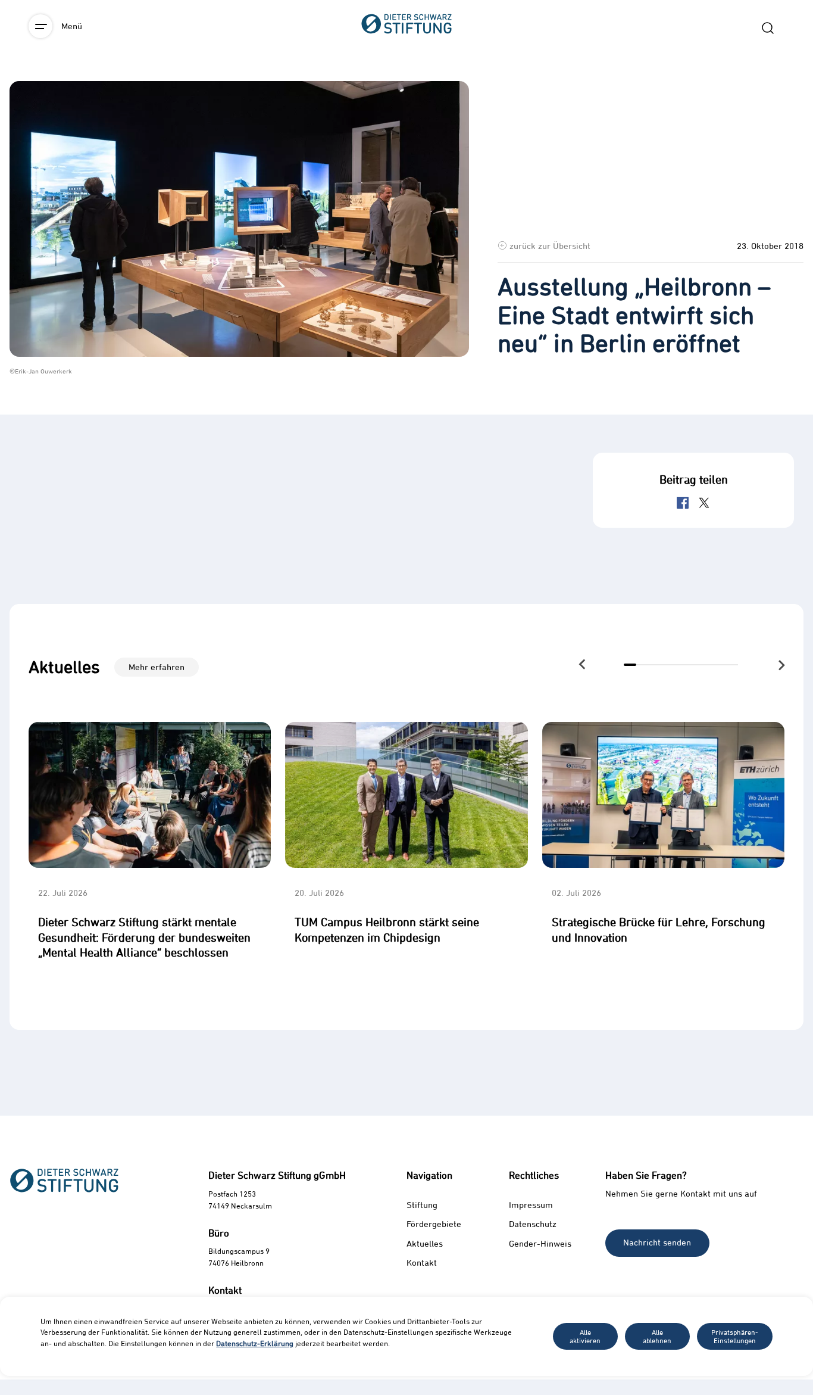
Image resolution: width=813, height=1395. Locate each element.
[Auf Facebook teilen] (683, 503)
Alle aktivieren (585, 1336)
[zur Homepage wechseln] (406, 90)
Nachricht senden (657, 1242)
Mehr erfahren (157, 667)
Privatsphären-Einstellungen (734, 1336)
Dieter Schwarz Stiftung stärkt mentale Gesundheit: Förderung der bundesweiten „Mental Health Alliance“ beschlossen (144, 937)
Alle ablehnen (657, 1336)
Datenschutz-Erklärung (254, 1343)
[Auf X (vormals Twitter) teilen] (704, 503)
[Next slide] (780, 665)
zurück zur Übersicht (549, 246)
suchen (768, 28)
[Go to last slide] (582, 664)
